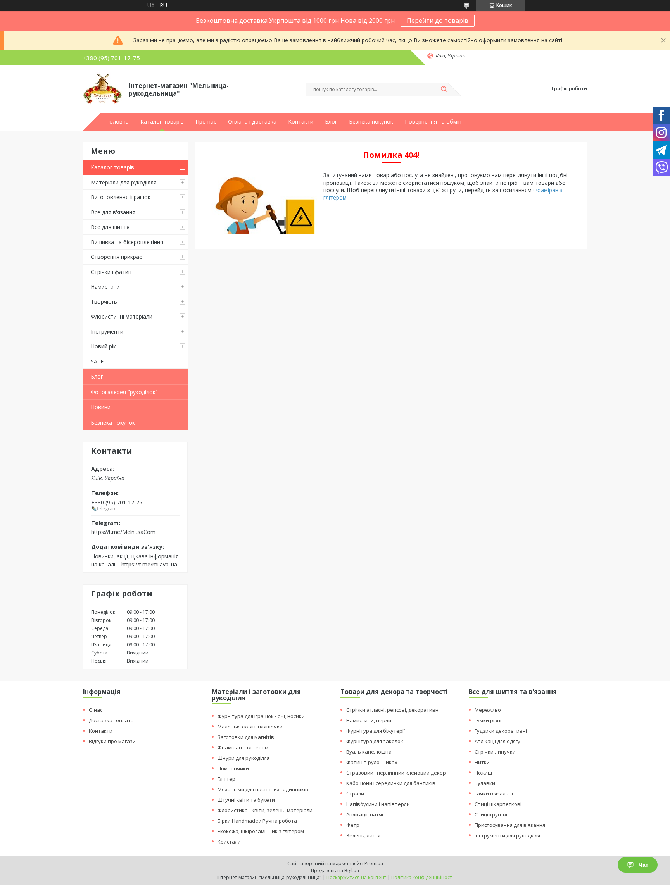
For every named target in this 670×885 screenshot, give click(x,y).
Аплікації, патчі (364, 814)
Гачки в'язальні (494, 793)
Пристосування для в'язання (510, 824)
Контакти (300, 121)
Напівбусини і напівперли (378, 804)
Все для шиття (110, 227)
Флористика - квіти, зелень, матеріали (265, 810)
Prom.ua (373, 863)
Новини (101, 407)
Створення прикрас (116, 256)
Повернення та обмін (433, 121)
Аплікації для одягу (497, 741)
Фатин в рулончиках (371, 762)
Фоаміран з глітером (243, 747)
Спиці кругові (491, 814)
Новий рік (103, 346)
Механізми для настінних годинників (263, 789)
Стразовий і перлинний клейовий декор (396, 772)
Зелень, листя (363, 835)
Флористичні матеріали (121, 316)
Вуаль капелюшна (369, 751)
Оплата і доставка (252, 121)
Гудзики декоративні (501, 730)
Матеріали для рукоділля (124, 182)
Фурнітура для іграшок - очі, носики (261, 716)
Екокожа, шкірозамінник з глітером (261, 831)
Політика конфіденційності (422, 877)
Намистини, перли (368, 720)
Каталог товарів (162, 121)
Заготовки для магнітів (246, 736)
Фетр (352, 824)
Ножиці (483, 772)
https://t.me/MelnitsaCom (123, 531)
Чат (643, 865)
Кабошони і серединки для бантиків (390, 783)
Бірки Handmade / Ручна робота (257, 820)
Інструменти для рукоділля (507, 835)
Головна (117, 121)
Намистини (105, 286)
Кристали (229, 841)
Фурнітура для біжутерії (375, 730)
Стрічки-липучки (495, 751)
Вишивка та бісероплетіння (127, 242)
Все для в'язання (113, 212)
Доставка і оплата (111, 720)
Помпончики (233, 768)
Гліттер (226, 778)
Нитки (482, 762)
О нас (95, 709)
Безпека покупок (371, 121)
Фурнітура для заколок (374, 741)
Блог (331, 121)
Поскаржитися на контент (356, 877)
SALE (97, 361)
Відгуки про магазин (114, 741)
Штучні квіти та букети (246, 799)
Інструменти (107, 331)
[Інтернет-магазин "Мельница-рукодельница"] (102, 88)
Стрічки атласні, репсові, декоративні (393, 709)
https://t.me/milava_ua (149, 564)
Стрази (355, 793)
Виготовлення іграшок (120, 197)
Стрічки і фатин (111, 271)
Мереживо (488, 709)
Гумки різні (488, 720)
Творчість (104, 301)
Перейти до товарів (437, 20)
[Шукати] (443, 89)
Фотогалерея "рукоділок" (124, 392)
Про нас (205, 121)
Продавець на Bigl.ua (335, 870)
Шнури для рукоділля (243, 757)
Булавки (485, 783)
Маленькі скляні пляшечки (250, 726)
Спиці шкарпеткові (498, 804)
